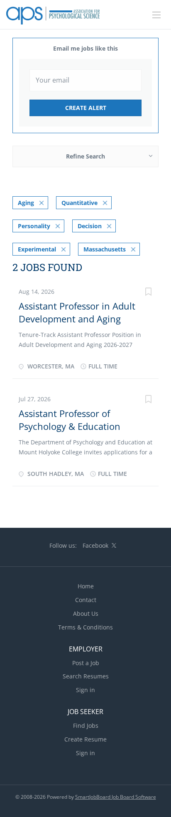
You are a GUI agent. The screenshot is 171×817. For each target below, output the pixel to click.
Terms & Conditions (85, 627)
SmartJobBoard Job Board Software (115, 796)
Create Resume (85, 739)
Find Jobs (85, 725)
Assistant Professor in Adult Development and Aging (77, 312)
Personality (34, 226)
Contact (85, 600)
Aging (26, 203)
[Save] (148, 293)
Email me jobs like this (85, 48)
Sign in (85, 690)
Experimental (37, 249)
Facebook (95, 545)
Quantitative (79, 203)
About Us (85, 613)
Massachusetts (104, 249)
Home (86, 586)
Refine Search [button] (85, 156)
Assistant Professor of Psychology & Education (69, 419)
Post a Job (85, 663)
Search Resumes (86, 676)
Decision (90, 226)
